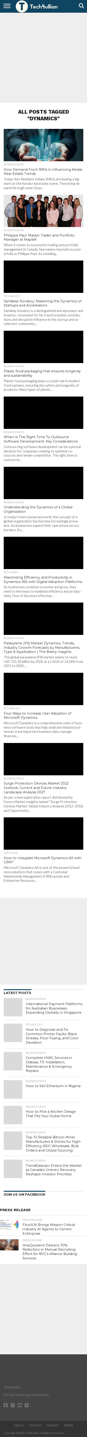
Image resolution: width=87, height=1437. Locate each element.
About (19, 1425)
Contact (35, 1425)
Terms (68, 1425)
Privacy (52, 1425)
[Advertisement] (43, 57)
